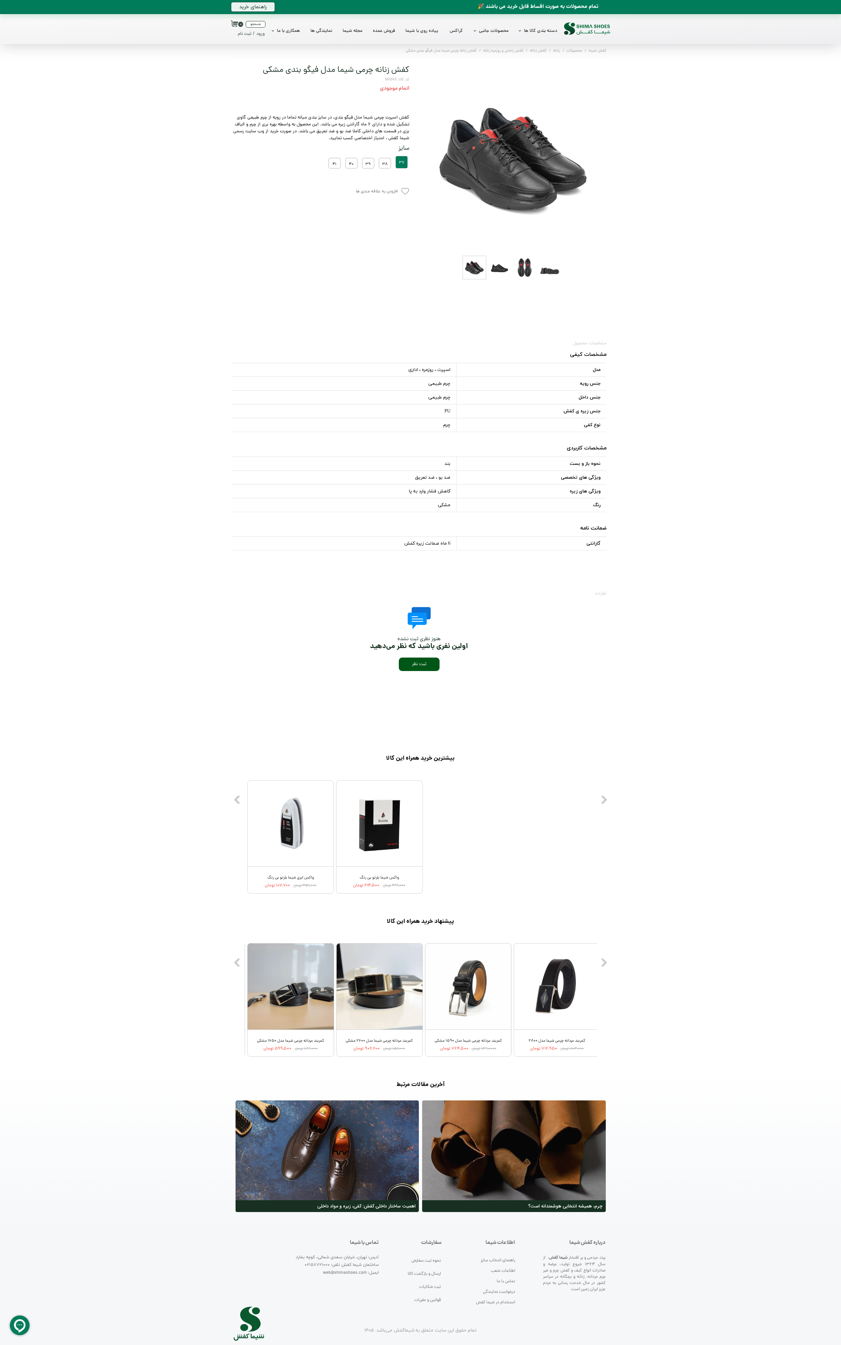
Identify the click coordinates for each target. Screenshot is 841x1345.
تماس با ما (506, 1281)
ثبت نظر (419, 664)
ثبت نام (244, 34)
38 (385, 164)
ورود (260, 34)
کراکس (456, 31)
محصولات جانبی (494, 31)
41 (334, 164)
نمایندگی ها (321, 31)
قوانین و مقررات (427, 1300)
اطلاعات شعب (503, 1271)
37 (401, 163)
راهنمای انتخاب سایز (498, 1260)
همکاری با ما (288, 31)
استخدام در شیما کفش (495, 1302)
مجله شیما (352, 31)
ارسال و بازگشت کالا (424, 1274)
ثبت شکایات (430, 1287)
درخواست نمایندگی (499, 1292)
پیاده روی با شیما (421, 31)
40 (351, 164)
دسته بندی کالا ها (540, 31)
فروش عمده (384, 31)
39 (368, 164)
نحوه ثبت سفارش (426, 1261)
